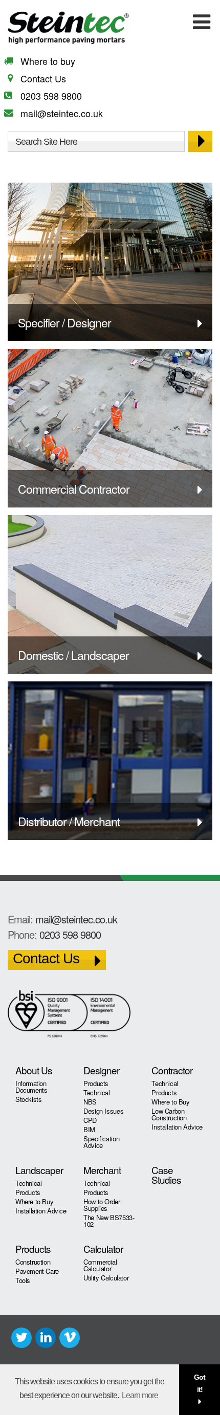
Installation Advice (177, 1126)
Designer (101, 1070)
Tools (22, 1280)
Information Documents (31, 1086)
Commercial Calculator (100, 1265)
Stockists (28, 1099)
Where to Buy (170, 1101)
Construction (32, 1261)
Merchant (102, 1170)
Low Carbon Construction (168, 1114)
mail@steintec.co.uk (61, 113)
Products (95, 1083)
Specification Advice (101, 1141)
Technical (96, 1092)
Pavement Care (37, 1271)
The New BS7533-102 (108, 1220)
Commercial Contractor (73, 488)
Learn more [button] (140, 1395)
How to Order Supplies (101, 1204)
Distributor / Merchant (69, 821)
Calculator (103, 1248)
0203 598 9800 (51, 95)
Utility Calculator (105, 1277)
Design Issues (103, 1111)
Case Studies (166, 1174)
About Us (33, 1070)
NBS (90, 1101)
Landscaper (39, 1170)
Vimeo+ (69, 1338)
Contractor (171, 1070)
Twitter (21, 1338)
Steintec (84, 28)
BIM (89, 1129)
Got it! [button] (199, 1383)
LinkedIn (45, 1338)
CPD (90, 1120)
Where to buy (47, 61)
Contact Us (43, 78)
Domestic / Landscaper (73, 655)
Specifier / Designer (64, 322)
